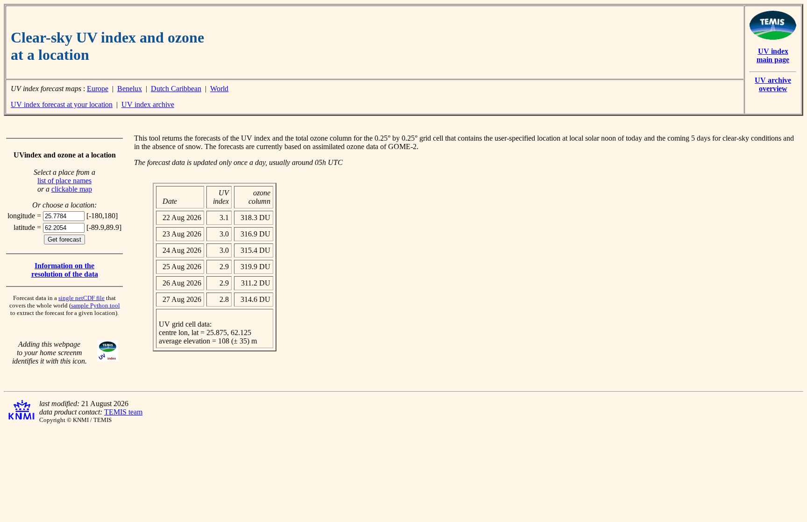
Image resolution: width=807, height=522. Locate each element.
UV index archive (147, 104)
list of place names (64, 181)
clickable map (71, 189)
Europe (97, 89)
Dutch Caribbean (176, 89)
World (219, 89)
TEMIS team (123, 412)
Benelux (129, 89)
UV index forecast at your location (62, 104)
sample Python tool (95, 305)
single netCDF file (81, 297)
